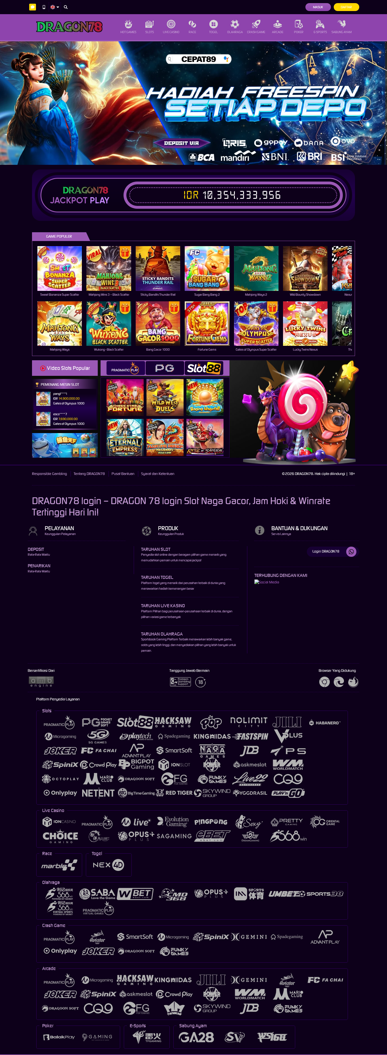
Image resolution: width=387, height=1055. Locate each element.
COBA (128, 391)
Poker (298, 32)
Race (192, 32)
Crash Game (256, 32)
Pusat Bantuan (123, 473)
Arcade (277, 32)
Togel (213, 32)
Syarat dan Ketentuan (157, 473)
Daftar (346, 7)
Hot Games (128, 32)
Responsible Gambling (49, 473)
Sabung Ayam (341, 32)
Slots (149, 32)
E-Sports (320, 32)
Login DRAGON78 (325, 551)
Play (99, 200)
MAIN (63, 268)
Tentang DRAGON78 (89, 473)
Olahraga (235, 32)
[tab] (126, 368)
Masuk (318, 7)
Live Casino (171, 32)
